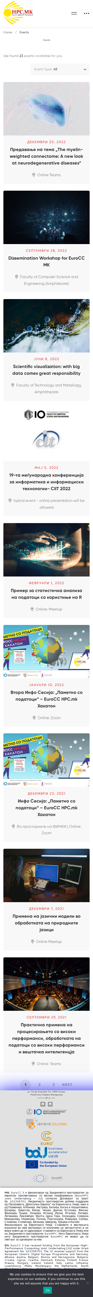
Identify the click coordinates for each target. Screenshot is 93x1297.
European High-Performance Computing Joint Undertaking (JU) (46, 1246)
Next (67, 1085)
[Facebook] (42, 1104)
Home (7, 32)
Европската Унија (67, 1204)
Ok (48, 1290)
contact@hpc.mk (46, 1097)
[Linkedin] (50, 1104)
